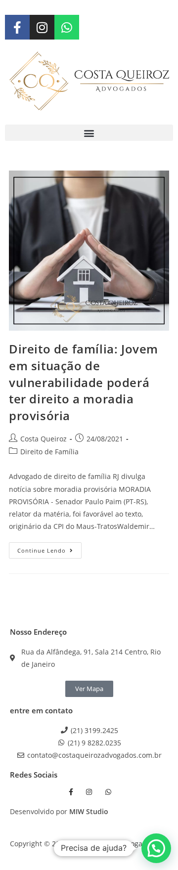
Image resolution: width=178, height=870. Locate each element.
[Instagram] (42, 27)
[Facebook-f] (17, 27)
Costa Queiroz (43, 438)
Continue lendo (49, 548)
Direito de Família (49, 451)
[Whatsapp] (66, 27)
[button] (89, 133)
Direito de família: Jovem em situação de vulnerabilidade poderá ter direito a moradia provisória (83, 382)
